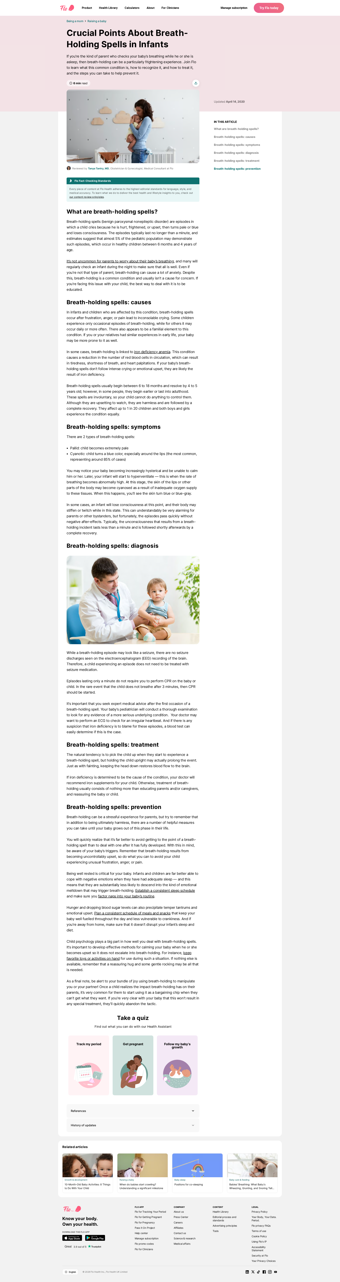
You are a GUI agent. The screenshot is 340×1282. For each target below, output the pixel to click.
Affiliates (178, 1227)
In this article (225, 122)
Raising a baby (96, 21)
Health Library (221, 1211)
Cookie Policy (259, 1236)
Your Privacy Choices (264, 1260)
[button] (133, 1111)
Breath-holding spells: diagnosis (113, 545)
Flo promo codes (144, 1243)
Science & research (185, 1238)
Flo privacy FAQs (261, 1225)
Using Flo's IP (259, 1241)
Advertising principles (225, 1225)
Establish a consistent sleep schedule (165, 890)
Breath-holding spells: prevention (114, 806)
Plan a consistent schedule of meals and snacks (132, 913)
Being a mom (75, 21)
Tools (216, 1230)
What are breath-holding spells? (112, 211)
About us (179, 1211)
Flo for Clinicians (144, 1249)
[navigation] (87, 8)
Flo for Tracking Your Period (150, 1211)
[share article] (195, 83)
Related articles (75, 1147)
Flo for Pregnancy (145, 1222)
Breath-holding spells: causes (109, 302)
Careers (178, 1222)
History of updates (83, 1125)
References (78, 1111)
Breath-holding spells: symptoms (114, 426)
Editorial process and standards (224, 1218)
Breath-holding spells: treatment (113, 744)
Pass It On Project (145, 1227)
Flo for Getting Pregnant (148, 1216)
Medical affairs (182, 1243)
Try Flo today (268, 8)
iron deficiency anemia (152, 352)
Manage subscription (234, 8)
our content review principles (86, 196)
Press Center (181, 1216)
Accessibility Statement (259, 1249)
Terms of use (259, 1230)
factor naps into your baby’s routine (126, 896)
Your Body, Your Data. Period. (264, 1218)
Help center (141, 1233)
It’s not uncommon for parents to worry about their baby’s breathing (120, 261)
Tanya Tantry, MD (98, 168)
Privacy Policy (260, 1211)
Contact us (180, 1233)
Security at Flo (260, 1255)
